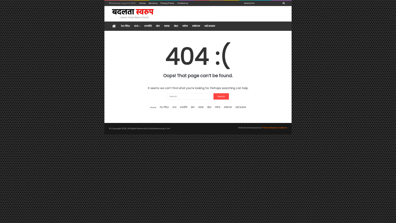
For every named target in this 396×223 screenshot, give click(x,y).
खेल (158, 26)
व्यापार (167, 26)
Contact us (182, 3)
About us (153, 3)
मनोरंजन (196, 26)
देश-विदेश (125, 26)
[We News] (133, 14)
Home (142, 3)
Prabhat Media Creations (274, 127)
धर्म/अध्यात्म (209, 26)
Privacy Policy (167, 3)
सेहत (176, 26)
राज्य (136, 26)
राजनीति (148, 26)
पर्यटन (185, 26)
